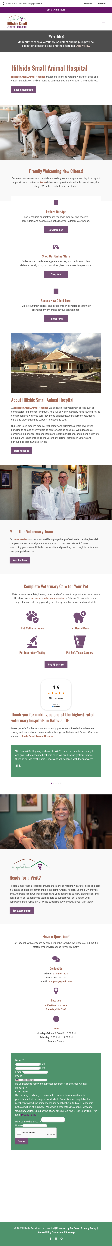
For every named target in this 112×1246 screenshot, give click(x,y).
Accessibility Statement (50, 1232)
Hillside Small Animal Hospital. (37, 736)
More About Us (21, 450)
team (43, 182)
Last (42, 1068)
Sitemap (70, 1232)
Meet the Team (20, 560)
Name (19, 1060)
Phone (18, 1075)
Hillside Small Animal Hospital (28, 76)
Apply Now (83, 45)
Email (19, 1072)
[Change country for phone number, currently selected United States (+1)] (18, 1080)
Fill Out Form (56, 318)
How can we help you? (28, 1121)
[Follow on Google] (61, 1238)
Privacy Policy (28, 1114)
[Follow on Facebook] (50, 1238)
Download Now (56, 230)
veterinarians (21, 539)
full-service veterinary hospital (47, 598)
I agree (24, 1091)
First (42, 1064)
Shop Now (56, 274)
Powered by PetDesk (67, 1228)
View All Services (56, 664)
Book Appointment (56, 10)
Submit (21, 1141)
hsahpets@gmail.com (32, 3)
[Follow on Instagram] (56, 1238)
